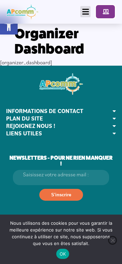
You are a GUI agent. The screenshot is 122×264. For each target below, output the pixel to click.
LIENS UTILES (24, 133)
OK (63, 254)
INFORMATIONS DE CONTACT (44, 111)
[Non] (112, 240)
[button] (9, 26)
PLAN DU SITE (24, 118)
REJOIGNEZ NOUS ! (30, 126)
